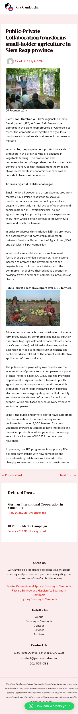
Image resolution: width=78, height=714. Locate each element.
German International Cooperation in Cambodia (35, 506)
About (39, 617)
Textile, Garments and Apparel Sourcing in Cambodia (39, 586)
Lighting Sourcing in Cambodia (39, 599)
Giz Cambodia (27, 7)
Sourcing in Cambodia (39, 621)
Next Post (68, 475)
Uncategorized (37, 512)
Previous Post (12, 475)
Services (39, 630)
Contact (39, 625)
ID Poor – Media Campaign (27, 526)
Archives (39, 634)
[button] (49, 706)
